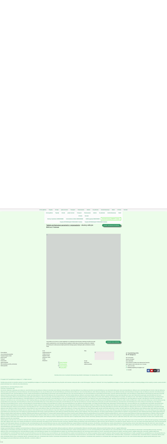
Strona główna (42, 209)
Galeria (88, 209)
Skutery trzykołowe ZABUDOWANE (55, 218)
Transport (72, 209)
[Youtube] (151, 370)
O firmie (119, 209)
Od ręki (56, 209)
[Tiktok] (158, 370)
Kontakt (126, 209)
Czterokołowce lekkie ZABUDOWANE (74, 218)
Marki (113, 209)
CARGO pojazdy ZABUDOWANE (93, 218)
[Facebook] (148, 370)
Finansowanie (81, 209)
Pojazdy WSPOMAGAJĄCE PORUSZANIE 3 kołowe (71, 221)
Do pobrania (95, 209)
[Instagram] (155, 370)
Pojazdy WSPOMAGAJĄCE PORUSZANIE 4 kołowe (96, 221)
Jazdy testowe (64, 209)
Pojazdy (51, 209)
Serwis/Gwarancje (105, 209)
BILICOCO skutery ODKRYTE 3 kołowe (111, 218)
